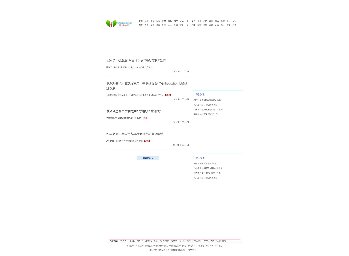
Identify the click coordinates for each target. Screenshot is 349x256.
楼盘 (146, 25)
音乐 (170, 21)
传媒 (211, 25)
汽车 (164, 21)
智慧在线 (158, 241)
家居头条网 (209, 241)
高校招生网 (176, 241)
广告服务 (200, 246)
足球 (234, 21)
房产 (176, 21)
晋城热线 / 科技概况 (135, 246)
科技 (229, 21)
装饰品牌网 (197, 241)
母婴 (211, 21)
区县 (182, 21)
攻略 (217, 25)
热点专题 (200, 158)
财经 (158, 21)
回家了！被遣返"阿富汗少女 (206, 114)
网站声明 (209, 246)
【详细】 (148, 67)
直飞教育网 (147, 241)
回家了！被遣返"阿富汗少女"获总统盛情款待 (136, 60)
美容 (158, 25)
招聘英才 (191, 246)
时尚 (217, 21)
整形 (152, 25)
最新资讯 (200, 94)
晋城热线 (153, 250)
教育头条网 (135, 241)
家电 (182, 25)
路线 (223, 25)
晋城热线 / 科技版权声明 (155, 246)
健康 (199, 21)
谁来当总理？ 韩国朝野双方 (205, 105)
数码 (176, 25)
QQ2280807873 (193, 250)
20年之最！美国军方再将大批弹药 (208, 100)
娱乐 (152, 21)
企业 (170, 25)
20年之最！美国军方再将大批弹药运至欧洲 (134, 134)
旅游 (205, 21)
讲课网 (166, 241)
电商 (223, 21)
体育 (146, 21)
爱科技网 (124, 241)
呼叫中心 (218, 246)
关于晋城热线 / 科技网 (176, 246)
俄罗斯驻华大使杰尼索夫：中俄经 (208, 110)
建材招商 (187, 241)
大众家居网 (221, 241)
